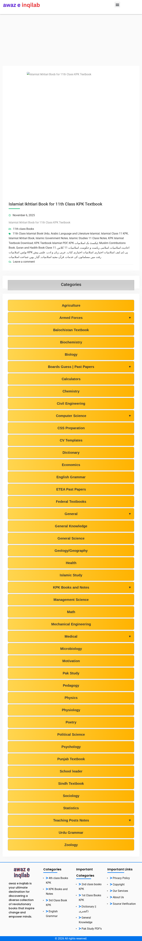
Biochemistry (71, 342)
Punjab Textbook (71, 759)
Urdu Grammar (71, 832)
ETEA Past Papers (71, 489)
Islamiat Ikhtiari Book (21, 238)
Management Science (71, 600)
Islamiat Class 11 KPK (114, 233)
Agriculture (71, 305)
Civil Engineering (71, 403)
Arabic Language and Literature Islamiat (75, 233)
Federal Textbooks (71, 501)
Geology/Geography (71, 551)
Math (71, 612)
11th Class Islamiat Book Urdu (31, 233)
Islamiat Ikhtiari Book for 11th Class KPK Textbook (55, 204)
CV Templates (71, 440)
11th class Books (23, 229)
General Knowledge (71, 526)
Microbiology (71, 649)
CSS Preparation (71, 428)
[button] (117, 4)
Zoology (71, 845)
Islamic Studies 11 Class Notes (88, 238)
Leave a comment (24, 261)
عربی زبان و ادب (56, 252)
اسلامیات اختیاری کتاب (80, 252)
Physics (71, 698)
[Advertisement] (71, 40)
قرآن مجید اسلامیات (52, 257)
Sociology (71, 796)
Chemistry (71, 391)
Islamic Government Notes (52, 238)
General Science (71, 538)
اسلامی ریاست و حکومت (94, 247)
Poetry (71, 722)
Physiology (71, 710)
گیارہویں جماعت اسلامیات (24, 257)
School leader (71, 771)
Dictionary (71, 452)
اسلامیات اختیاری (104, 252)
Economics (71, 465)
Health (71, 563)
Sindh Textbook (71, 783)
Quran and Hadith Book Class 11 (36, 247)
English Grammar (71, 477)
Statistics (71, 808)
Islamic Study (71, 575)
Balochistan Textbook (71, 330)
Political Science (71, 734)
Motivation (71, 661)
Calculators (71, 379)
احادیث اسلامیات (119, 247)
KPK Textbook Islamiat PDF (51, 243)
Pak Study (71, 673)
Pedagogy (71, 685)
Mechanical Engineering (71, 624)
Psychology (71, 747)
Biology (71, 354)
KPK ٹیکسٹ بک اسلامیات (83, 243)
